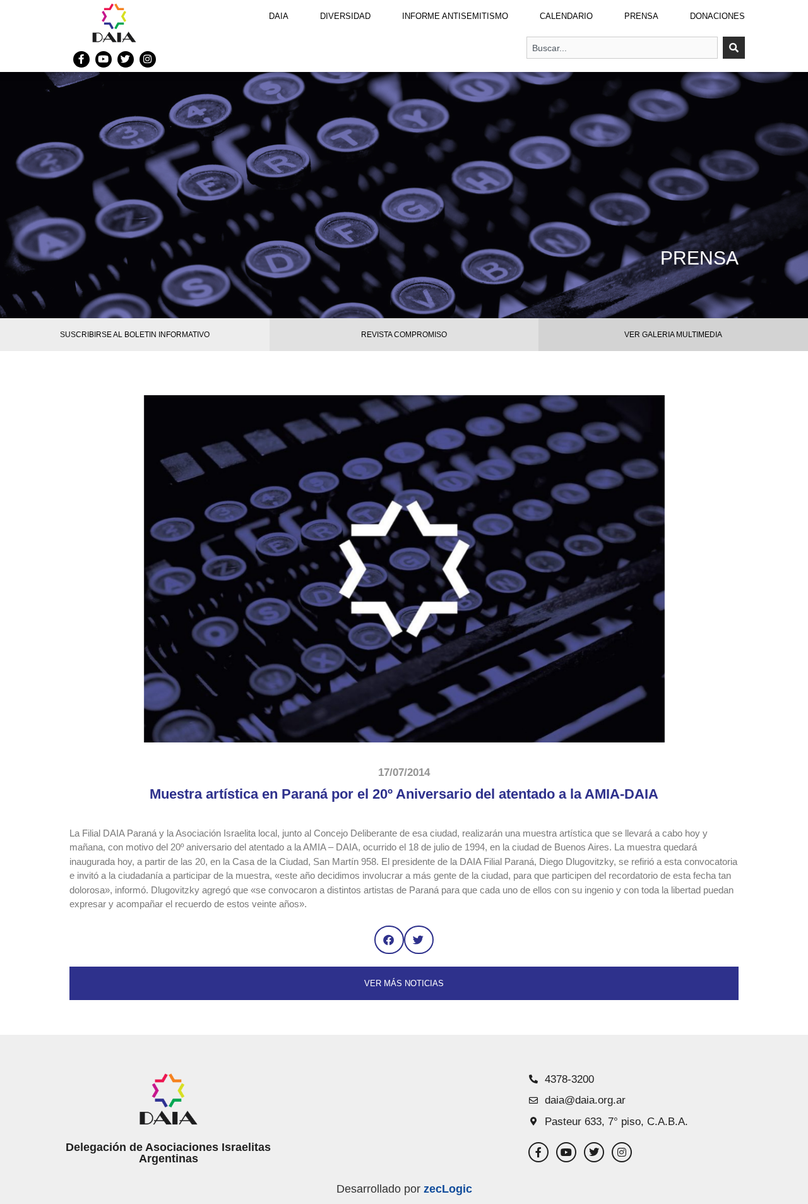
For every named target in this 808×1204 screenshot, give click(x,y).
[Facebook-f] (81, 59)
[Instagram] (147, 59)
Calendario (566, 16)
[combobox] (622, 48)
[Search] (734, 48)
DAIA (278, 16)
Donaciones (717, 16)
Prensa (641, 16)
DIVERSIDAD (345, 16)
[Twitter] (125, 59)
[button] (389, 940)
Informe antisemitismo (455, 16)
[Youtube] (103, 59)
